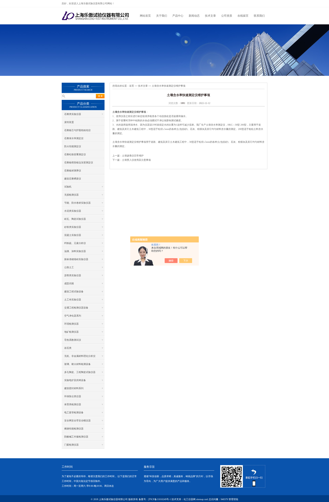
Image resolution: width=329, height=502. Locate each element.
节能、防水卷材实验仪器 (77, 203)
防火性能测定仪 (72, 146)
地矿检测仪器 (71, 332)
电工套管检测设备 (73, 412)
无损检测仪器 (71, 195)
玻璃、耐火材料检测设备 (77, 364)
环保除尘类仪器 (72, 396)
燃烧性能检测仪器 (73, 428)
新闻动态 (194, 15)
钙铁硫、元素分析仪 (75, 243)
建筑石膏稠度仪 (72, 178)
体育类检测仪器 (72, 404)
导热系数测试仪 (72, 340)
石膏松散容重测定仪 (75, 154)
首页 (131, 86)
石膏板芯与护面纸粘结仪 (77, 130)
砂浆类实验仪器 (72, 227)
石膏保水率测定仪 (73, 138)
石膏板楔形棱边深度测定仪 (78, 162)
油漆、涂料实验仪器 (75, 251)
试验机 (67, 186)
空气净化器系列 (72, 315)
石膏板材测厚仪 (72, 170)
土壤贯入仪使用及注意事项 (136, 160)
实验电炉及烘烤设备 (75, 380)
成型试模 (69, 283)
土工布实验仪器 (72, 299)
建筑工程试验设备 (73, 291)
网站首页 (145, 15)
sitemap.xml (202, 499)
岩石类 (67, 348)
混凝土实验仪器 (72, 235)
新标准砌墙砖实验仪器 (76, 259)
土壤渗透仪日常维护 (133, 155)
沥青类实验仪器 (72, 275)
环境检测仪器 (71, 324)
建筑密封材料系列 (73, 388)
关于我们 (161, 15)
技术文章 (210, 15)
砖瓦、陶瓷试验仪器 (75, 219)
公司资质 (226, 15)
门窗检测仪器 (71, 444)
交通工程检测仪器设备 (76, 307)
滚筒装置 (69, 122)
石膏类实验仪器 (72, 114)
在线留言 (242, 15)
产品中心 (177, 15)
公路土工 (69, 267)
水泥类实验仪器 (72, 211)
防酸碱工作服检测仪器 (76, 436)
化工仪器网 (190, 499)
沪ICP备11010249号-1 (159, 499)
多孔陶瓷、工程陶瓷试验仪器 (79, 372)
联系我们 (259, 15)
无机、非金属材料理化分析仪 (79, 356)
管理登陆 (233, 499)
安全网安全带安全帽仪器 (77, 420)
